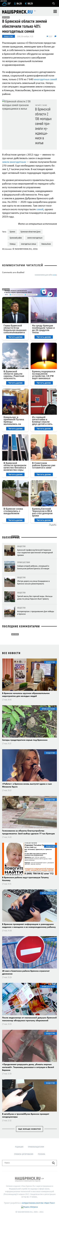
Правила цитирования (23, 1154)
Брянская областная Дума (30, 231)
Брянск (12, 231)
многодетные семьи (28, 244)
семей (39, 209)
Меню (55, 11)
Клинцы (13, 244)
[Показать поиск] (53, 3)
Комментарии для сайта (46, 275)
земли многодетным (14, 162)
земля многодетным (34, 238)
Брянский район (16, 238)
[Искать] (53, 1163)
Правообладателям (36, 1147)
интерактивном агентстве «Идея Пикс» (38, 1203)
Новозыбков (46, 244)
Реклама (41, 1154)
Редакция (19, 1147)
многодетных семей (45, 79)
